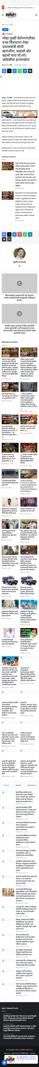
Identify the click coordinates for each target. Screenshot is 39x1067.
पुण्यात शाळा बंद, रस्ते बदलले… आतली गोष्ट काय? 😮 (27, 428)
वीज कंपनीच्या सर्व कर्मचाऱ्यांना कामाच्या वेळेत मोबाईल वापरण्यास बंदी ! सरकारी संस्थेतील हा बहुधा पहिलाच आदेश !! (25, 939)
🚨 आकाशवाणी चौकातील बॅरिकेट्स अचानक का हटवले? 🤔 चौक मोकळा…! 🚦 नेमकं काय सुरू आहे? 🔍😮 (10, 431)
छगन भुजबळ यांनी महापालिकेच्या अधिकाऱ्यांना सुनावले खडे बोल (9, 534)
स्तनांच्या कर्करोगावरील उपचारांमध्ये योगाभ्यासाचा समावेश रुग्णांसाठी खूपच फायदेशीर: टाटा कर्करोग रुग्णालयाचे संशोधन (10, 708)
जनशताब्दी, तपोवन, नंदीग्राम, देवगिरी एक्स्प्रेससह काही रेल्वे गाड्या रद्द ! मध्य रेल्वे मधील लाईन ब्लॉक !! (26, 910)
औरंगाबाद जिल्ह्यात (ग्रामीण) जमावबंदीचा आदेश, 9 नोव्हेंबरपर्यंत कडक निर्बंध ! (26, 853)
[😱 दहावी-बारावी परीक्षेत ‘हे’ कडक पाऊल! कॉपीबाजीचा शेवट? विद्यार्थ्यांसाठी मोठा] (28, 448)
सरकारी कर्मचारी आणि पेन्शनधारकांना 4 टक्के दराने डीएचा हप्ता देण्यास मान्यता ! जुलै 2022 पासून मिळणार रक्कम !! (26, 812)
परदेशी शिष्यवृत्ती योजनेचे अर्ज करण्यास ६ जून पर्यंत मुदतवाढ (10, 642)
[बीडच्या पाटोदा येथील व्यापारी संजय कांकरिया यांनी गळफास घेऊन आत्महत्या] (10, 580)
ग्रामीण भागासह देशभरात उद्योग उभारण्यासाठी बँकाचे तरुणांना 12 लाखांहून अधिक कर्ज (27, 737)
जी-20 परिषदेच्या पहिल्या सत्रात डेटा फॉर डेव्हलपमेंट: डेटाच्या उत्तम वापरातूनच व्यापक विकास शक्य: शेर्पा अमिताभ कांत (10, 738)
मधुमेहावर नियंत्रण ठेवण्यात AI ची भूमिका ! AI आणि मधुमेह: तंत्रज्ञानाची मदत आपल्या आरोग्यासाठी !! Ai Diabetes (28, 616)
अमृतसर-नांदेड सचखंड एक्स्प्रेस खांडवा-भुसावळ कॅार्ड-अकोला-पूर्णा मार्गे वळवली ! (24, 974)
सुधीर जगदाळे (7, 65)
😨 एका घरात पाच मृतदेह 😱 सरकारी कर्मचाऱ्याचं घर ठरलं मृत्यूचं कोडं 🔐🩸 (8, 457)
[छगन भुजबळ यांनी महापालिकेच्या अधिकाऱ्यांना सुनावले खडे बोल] (10, 524)
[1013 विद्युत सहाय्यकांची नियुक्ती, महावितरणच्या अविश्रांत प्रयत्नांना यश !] (8, 953)
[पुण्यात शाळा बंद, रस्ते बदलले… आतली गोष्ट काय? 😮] (28, 419)
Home (6, 25)
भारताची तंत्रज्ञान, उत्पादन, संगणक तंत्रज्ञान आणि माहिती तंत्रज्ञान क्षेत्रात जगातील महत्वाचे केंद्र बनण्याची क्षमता (28, 707)
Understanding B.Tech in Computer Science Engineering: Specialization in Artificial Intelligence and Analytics (28, 486)
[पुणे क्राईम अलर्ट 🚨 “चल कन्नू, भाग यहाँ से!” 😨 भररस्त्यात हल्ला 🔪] (10, 387)
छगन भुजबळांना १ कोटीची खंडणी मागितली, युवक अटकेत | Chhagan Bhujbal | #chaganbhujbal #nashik (28, 645)
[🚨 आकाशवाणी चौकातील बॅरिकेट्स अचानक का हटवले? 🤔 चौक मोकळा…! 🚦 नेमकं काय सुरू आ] (10, 419)
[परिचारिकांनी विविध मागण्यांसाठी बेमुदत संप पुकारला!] (10, 474)
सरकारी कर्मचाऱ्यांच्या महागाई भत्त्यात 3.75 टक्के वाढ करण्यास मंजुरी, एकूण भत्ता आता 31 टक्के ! (26, 879)
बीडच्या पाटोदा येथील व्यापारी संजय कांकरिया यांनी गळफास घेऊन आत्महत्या (10, 590)
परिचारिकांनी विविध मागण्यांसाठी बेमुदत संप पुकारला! (10, 483)
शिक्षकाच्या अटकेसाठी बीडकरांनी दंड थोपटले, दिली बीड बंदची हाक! (9, 511)
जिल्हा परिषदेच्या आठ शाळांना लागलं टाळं (27, 510)
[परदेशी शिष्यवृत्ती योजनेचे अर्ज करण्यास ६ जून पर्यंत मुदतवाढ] (10, 633)
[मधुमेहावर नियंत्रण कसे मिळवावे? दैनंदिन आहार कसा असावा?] (10, 604)
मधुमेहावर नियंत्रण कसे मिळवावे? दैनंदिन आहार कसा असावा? (10, 613)
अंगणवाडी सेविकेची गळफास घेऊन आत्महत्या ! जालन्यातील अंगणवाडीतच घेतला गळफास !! (26, 826)
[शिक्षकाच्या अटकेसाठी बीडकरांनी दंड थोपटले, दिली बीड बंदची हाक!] (10, 502)
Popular (6, 785)
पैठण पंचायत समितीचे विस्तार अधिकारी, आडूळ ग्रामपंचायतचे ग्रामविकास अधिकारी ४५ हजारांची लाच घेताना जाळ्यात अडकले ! (26, 988)
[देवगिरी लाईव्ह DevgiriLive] (11, 15)
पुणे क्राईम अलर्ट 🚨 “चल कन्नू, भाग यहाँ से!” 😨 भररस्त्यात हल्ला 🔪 (10, 396)
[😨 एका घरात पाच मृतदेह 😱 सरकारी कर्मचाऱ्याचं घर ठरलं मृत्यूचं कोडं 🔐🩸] (10, 448)
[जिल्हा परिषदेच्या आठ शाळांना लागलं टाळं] (28, 502)
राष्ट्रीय (11, 25)
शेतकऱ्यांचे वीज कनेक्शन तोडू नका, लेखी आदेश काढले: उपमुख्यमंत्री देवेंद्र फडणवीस (26, 962)
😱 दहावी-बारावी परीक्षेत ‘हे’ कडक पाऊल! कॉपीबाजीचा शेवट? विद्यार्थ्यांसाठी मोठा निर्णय (28, 458)
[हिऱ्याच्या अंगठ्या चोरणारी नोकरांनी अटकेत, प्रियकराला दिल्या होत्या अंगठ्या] (28, 580)
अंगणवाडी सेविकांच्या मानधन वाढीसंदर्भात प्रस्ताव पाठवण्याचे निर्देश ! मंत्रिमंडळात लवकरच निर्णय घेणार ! (26, 840)
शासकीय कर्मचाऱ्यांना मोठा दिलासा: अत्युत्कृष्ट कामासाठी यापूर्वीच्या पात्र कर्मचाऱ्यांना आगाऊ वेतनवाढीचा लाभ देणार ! (26, 866)
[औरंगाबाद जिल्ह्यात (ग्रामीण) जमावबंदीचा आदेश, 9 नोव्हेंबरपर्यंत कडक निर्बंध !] (8, 854)
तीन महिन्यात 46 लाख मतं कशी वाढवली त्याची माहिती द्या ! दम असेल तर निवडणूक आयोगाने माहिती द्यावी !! (28, 535)
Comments (31, 785)
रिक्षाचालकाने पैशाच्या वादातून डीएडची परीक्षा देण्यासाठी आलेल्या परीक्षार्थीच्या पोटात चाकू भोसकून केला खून (10, 561)
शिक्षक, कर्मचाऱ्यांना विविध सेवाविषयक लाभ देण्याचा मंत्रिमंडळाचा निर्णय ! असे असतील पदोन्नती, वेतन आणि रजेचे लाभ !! (26, 924)
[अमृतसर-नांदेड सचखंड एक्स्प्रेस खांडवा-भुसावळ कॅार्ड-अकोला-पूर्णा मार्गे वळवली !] (8, 974)
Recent (18, 785)
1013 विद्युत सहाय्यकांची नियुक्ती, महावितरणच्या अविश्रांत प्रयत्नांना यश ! (24, 952)
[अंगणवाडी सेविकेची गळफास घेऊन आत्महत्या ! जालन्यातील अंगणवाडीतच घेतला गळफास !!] (8, 826)
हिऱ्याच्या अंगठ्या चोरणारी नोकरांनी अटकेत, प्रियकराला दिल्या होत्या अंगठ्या (27, 590)
